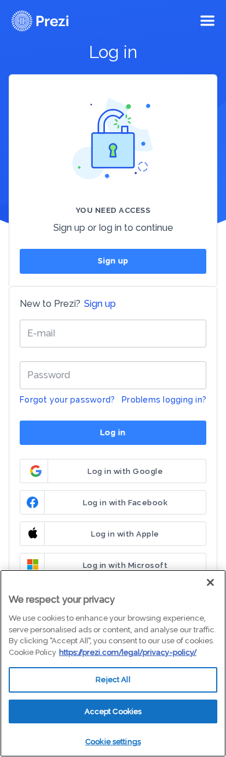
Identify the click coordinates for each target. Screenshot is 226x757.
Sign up (113, 260)
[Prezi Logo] (55, 20)
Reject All (113, 679)
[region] (113, 663)
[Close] (210, 582)
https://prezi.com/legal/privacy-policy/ (127, 652)
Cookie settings (113, 741)
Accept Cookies (113, 711)
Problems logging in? (164, 399)
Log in (113, 432)
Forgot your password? (67, 399)
